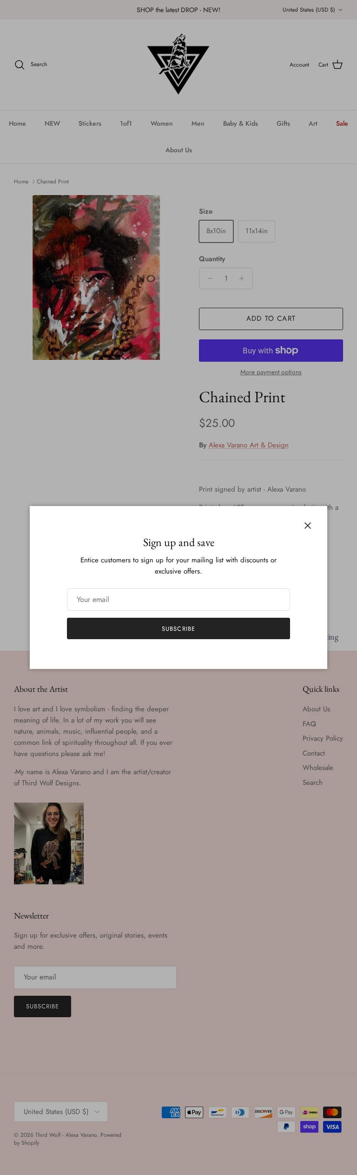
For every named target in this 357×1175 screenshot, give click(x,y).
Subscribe (178, 628)
